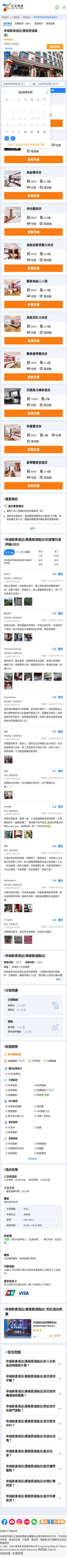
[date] (17, 83)
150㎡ (34, 399)
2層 (48, 399)
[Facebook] (4, 1522)
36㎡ (33, 181)
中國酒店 (16, 17)
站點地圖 (5, 1553)
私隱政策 (18, 1553)
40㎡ (33, 290)
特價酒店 (5, 17)
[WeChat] (34, 1522)
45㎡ (33, 254)
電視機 (35, 151)
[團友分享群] (52, 1522)
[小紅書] (27, 1522)
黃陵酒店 (26, 17)
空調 (58, 145)
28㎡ (33, 217)
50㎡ (33, 326)
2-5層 (47, 181)
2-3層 (47, 290)
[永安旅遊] (13, 7)
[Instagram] (19, 1522)
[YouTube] (12, 1522)
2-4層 (47, 362)
